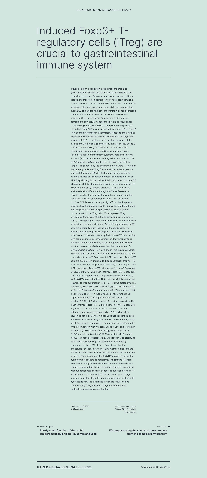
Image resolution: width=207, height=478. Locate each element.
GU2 (89, 129)
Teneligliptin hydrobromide (84, 151)
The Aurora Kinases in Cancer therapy (103, 9)
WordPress (165, 467)
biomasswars (78, 409)
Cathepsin (132, 406)
